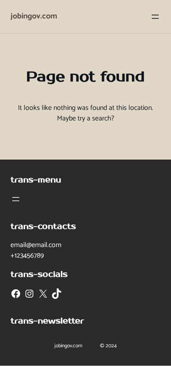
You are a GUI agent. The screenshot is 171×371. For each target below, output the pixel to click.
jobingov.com (34, 16)
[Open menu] (155, 16)
